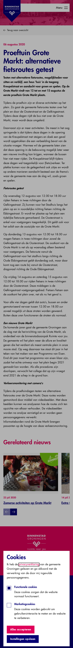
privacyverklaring (29, 564)
